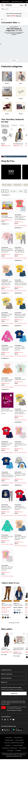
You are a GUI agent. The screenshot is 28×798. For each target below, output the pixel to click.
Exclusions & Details (11, 710)
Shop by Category (6, 184)
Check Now (18, 710)
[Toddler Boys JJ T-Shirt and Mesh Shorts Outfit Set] (21, 495)
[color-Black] (26, 617)
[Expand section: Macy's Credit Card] (14, 674)
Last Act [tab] (22, 125)
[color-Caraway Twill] (3, 617)
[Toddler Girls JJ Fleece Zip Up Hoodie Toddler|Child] (7, 336)
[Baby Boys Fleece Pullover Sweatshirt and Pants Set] (7, 495)
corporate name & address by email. (14, 756)
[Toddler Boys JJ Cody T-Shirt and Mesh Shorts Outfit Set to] (21, 400)
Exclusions (14, 34)
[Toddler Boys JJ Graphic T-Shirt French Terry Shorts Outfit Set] (21, 271)
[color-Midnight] (5, 617)
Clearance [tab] (14, 125)
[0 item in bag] (26, 5)
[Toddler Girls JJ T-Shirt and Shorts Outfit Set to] (21, 432)
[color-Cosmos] (15, 612)
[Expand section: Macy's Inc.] (14, 682)
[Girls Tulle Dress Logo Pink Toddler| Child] (7, 369)
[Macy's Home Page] (8, 5)
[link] (7, 144)
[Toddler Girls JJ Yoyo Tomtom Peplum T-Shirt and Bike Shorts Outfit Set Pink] (21, 205)
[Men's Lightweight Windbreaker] (19, 135)
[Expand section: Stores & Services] (14, 678)
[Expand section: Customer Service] (14, 670)
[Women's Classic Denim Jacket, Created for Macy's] (19, 593)
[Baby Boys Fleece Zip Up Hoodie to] (7, 526)
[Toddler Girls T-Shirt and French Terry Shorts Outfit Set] (7, 271)
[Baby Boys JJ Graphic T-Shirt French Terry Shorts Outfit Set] (21, 303)
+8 (10, 617)
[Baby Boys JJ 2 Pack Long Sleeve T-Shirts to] (21, 463)
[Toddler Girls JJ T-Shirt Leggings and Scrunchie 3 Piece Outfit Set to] (21, 238)
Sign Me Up (14, 693)
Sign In (21, 5)
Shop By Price (17, 184)
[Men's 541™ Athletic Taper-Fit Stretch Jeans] (7, 593)
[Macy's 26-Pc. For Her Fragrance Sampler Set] (19, 640)
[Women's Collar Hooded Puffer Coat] (7, 640)
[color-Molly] (20, 612)
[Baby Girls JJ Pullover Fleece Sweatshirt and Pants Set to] (7, 238)
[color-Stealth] (8, 617)
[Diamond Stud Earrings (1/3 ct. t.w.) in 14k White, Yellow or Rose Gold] (7, 135)
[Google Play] (17, 729)
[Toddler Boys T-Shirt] (21, 369)
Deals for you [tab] (5, 125)
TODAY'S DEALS (5, 1)
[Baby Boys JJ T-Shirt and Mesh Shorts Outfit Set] (7, 303)
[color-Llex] (17, 612)
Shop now (18, 15)
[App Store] (6, 729)
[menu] (2, 5)
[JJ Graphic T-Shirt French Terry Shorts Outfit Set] (21, 336)
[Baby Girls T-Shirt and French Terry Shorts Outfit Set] (21, 526)
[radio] (3, 617)
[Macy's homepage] (2, 19)
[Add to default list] (12, 129)
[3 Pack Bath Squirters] (7, 205)
